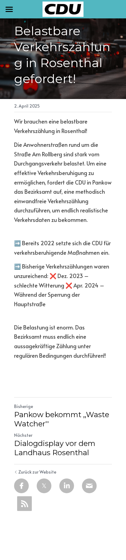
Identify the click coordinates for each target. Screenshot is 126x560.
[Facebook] (21, 485)
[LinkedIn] (66, 485)
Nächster (23, 435)
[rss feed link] (24, 503)
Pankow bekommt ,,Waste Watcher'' (61, 419)
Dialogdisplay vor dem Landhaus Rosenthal (54, 448)
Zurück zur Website (37, 472)
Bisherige (23, 406)
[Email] (89, 485)
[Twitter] (44, 485)
